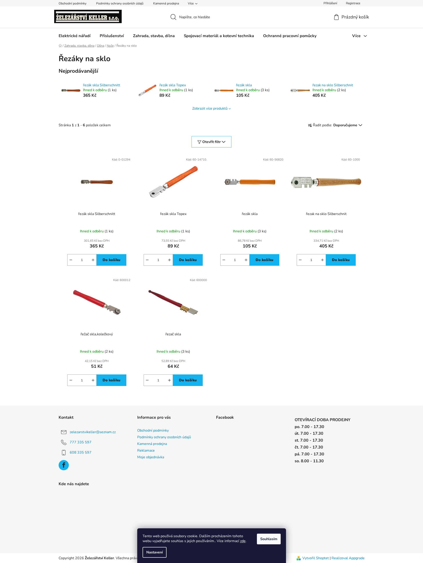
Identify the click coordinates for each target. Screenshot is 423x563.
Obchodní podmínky (72, 3)
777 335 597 (80, 442)
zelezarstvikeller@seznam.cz (93, 431)
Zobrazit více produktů (210, 108)
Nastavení (154, 552)
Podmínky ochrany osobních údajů (119, 3)
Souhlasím (268, 539)
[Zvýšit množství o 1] (93, 259)
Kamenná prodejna (166, 3)
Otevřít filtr (211, 141)
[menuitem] (74, 35)
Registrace (353, 3)
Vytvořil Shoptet (315, 558)
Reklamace (146, 450)
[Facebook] (64, 465)
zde (243, 541)
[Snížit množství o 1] (71, 259)
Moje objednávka (150, 457)
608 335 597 (80, 452)
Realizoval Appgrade (348, 558)
